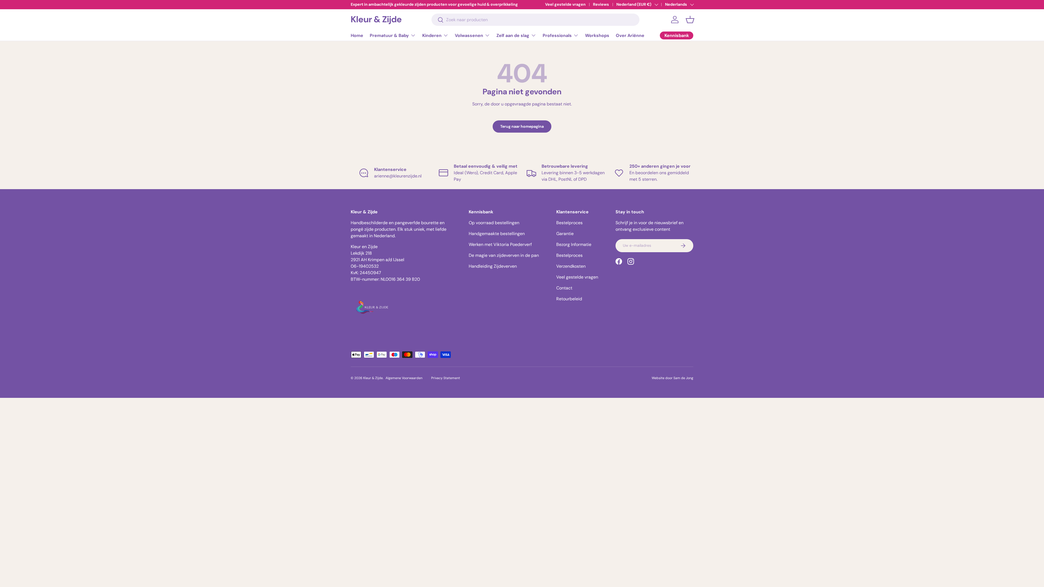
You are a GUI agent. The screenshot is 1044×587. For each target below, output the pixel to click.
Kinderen (432, 35)
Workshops (597, 35)
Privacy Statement (445, 378)
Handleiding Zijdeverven (493, 266)
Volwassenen (469, 35)
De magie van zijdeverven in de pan (504, 255)
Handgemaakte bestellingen (497, 233)
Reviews (601, 4)
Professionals (557, 35)
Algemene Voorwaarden (404, 378)
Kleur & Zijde (373, 378)
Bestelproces (569, 223)
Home (357, 35)
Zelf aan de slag (512, 35)
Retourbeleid (569, 299)
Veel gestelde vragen (565, 4)
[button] (690, 20)
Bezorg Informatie (573, 244)
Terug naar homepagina (522, 126)
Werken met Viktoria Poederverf (500, 244)
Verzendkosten (571, 266)
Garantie (565, 233)
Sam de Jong (683, 378)
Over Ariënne (630, 35)
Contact (564, 288)
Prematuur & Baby (389, 35)
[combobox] (535, 20)
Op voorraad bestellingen (494, 223)
